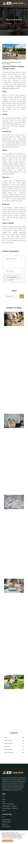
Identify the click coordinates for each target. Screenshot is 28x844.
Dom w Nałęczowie (6, 198)
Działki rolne (7, 746)
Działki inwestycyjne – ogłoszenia (9, 808)
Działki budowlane (8, 740)
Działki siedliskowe (8, 749)
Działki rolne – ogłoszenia (8, 803)
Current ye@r (7, 280)
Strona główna (8, 23)
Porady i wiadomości (8, 752)
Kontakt (4, 810)
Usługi (3, 801)
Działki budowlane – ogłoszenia (9, 806)
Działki (5, 737)
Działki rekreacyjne (8, 743)
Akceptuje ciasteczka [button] (7, 840)
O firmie (4, 799)
